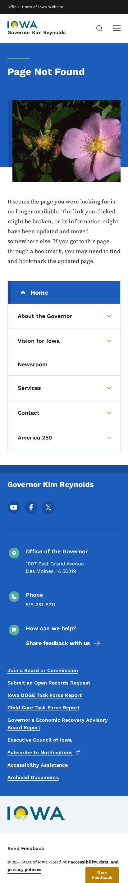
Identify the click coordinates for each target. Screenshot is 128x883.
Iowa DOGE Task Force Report (44, 695)
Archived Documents (33, 777)
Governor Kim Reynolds (36, 32)
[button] (102, 875)
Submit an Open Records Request (48, 683)
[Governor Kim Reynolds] (23, 25)
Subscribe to (40, 753)
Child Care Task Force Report (43, 708)
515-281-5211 (40, 605)
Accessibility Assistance (37, 765)
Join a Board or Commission (42, 670)
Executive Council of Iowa (39, 740)
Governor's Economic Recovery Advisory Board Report (57, 723)
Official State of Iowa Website (35, 7)
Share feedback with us (58, 643)
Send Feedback (25, 848)
